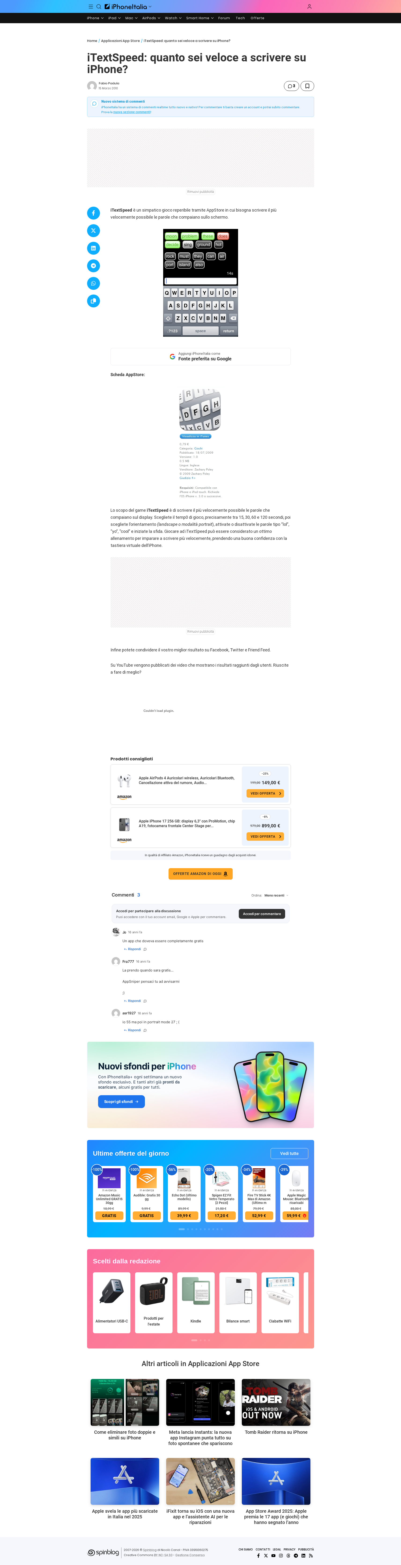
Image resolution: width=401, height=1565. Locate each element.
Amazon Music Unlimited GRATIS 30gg (109, 1199)
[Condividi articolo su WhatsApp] (93, 283)
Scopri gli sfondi (118, 1101)
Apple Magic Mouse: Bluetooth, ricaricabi (296, 1199)
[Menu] (91, 7)
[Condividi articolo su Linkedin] (93, 248)
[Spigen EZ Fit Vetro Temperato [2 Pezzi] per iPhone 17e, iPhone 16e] (222, 1178)
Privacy (289, 1549)
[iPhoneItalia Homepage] (126, 6)
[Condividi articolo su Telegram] (93, 265)
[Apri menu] (150, 6)
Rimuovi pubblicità (200, 192)
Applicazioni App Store (120, 40)
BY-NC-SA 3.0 (163, 1555)
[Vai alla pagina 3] (192, 1229)
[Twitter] (266, 1556)
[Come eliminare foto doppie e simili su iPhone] (125, 1402)
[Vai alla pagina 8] (213, 1229)
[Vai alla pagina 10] (222, 1229)
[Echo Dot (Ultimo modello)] (184, 1178)
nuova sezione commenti (132, 112)
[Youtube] (273, 1556)
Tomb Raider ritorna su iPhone (276, 1432)
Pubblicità (306, 1549)
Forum (224, 18)
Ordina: (256, 895)
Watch (171, 18)
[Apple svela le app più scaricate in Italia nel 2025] (125, 1481)
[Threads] (288, 1556)
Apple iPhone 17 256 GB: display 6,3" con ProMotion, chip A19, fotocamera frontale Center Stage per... (187, 823)
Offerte (258, 18)
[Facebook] (258, 1556)
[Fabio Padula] (92, 86)
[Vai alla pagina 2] (188, 1229)
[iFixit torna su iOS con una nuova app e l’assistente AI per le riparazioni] (200, 1481)
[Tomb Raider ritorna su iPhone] (276, 1402)
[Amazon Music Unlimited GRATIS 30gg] (109, 1178)
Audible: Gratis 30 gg (146, 1197)
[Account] (309, 6)
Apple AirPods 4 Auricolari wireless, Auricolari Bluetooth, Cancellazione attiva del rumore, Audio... (187, 780)
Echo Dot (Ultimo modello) (184, 1197)
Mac (129, 18)
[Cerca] (99, 7)
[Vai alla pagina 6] (205, 1229)
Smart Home (198, 18)
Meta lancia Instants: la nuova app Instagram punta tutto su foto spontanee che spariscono (200, 1437)
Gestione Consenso (190, 1555)
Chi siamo (246, 1549)
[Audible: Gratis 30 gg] (147, 1178)
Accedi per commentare (262, 914)
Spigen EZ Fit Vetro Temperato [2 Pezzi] (221, 1199)
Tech (240, 18)
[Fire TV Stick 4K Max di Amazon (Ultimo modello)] (259, 1178)
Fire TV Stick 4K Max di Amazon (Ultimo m (259, 1199)
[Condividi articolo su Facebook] (93, 213)
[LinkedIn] (303, 1556)
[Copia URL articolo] (93, 301)
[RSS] (311, 1556)
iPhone (93, 18)
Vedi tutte (289, 1153)
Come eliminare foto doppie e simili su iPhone (124, 1435)
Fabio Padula (109, 83)
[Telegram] (296, 1556)
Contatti (263, 1549)
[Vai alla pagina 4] (196, 1229)
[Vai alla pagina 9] (217, 1229)
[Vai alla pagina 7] (209, 1229)
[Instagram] (281, 1556)
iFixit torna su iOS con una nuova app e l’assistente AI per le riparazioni (200, 1516)
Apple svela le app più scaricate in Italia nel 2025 (125, 1514)
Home (92, 40)
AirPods (149, 18)
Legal (277, 1549)
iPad (112, 18)
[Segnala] (145, 949)
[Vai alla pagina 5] (201, 1229)
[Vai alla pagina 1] (182, 1229)
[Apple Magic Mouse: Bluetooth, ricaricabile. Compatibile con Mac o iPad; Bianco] (297, 1178)
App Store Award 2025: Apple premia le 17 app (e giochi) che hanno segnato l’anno (276, 1516)
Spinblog (150, 1550)
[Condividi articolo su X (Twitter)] (93, 230)
